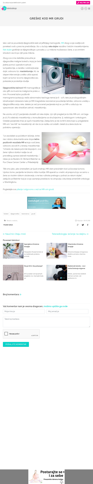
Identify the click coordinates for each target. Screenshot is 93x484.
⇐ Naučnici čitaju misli (14, 234)
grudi (33, 214)
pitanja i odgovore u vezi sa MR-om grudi (35, 189)
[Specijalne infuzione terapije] (13, 251)
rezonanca (25, 214)
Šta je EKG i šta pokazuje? (33, 266)
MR (62, 43)
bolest (6, 214)
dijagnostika (15, 214)
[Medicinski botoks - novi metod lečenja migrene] (56, 272)
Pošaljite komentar (16, 344)
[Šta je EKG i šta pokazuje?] (13, 272)
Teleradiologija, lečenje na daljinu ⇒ (70, 234)
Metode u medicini (12, 220)
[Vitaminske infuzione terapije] (56, 251)
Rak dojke (7, 50)
